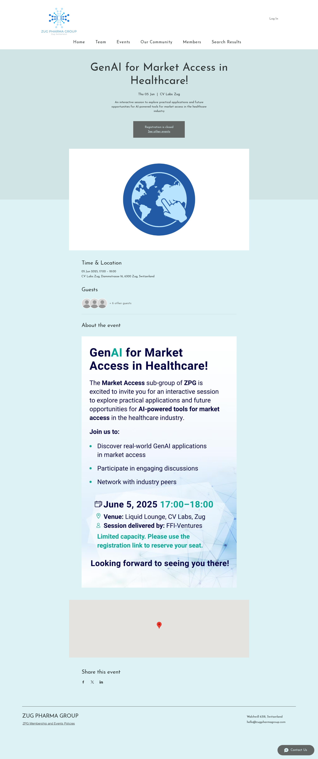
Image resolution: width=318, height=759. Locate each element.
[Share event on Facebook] (83, 682)
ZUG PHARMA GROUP (50, 716)
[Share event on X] (92, 682)
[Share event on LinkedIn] (101, 682)
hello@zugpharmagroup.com (266, 722)
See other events (159, 131)
